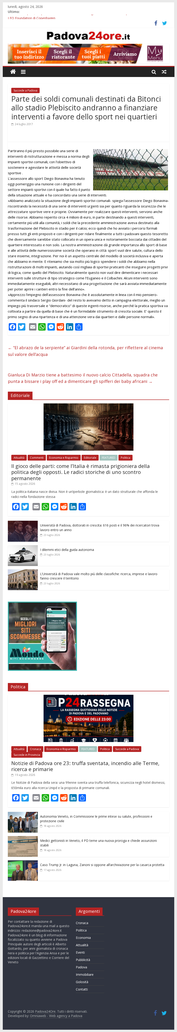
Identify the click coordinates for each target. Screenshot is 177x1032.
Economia (83, 937)
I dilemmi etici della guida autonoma (67, 549)
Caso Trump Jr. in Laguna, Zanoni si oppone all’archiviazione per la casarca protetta (102, 865)
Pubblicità (83, 960)
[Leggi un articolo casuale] (164, 72)
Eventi (80, 952)
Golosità (82, 982)
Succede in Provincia (27, 755)
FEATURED (108, 458)
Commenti (37, 458)
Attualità (19, 458)
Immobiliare (85, 974)
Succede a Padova (25, 90)
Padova (81, 967)
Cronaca (35, 749)
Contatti (82, 989)
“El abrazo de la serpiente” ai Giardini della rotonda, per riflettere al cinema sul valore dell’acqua (85, 351)
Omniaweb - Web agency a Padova (56, 1016)
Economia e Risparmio (63, 458)
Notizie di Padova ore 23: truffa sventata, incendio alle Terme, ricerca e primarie (85, 766)
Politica (125, 458)
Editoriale (90, 458)
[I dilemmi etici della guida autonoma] (23, 547)
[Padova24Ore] (13, 72)
